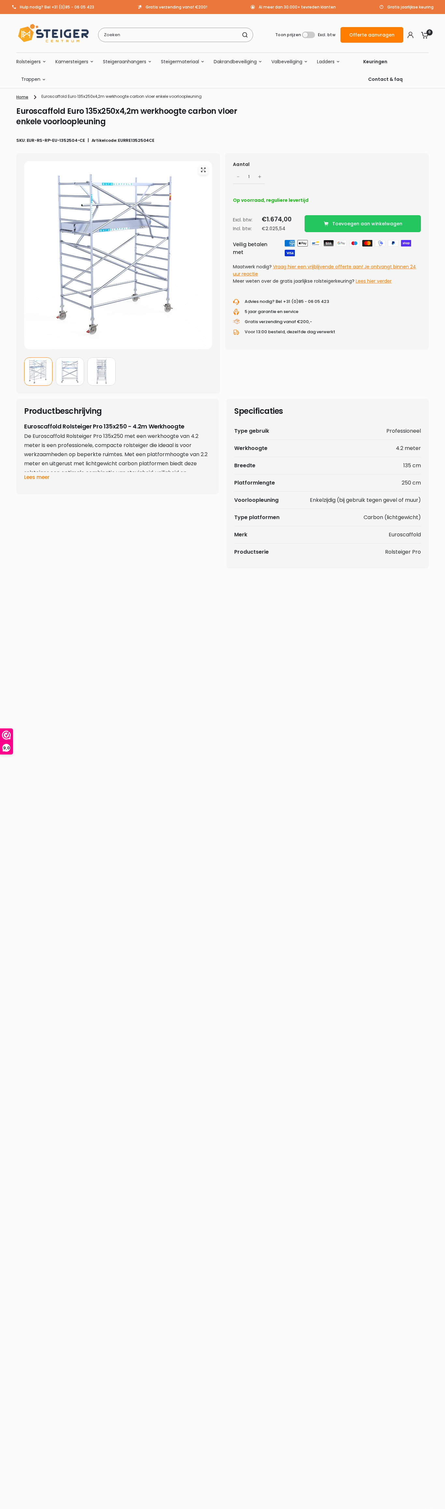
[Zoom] (203, 170)
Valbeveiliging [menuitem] (286, 61)
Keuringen (375, 61)
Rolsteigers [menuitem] (28, 61)
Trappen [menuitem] (30, 79)
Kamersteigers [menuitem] (71, 61)
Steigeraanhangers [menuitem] (124, 61)
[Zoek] (245, 35)
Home (22, 97)
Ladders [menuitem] (326, 61)
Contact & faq (385, 79)
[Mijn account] (410, 35)
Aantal (241, 164)
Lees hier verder (374, 281)
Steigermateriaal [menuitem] (180, 61)
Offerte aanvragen (372, 35)
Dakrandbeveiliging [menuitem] (235, 61)
